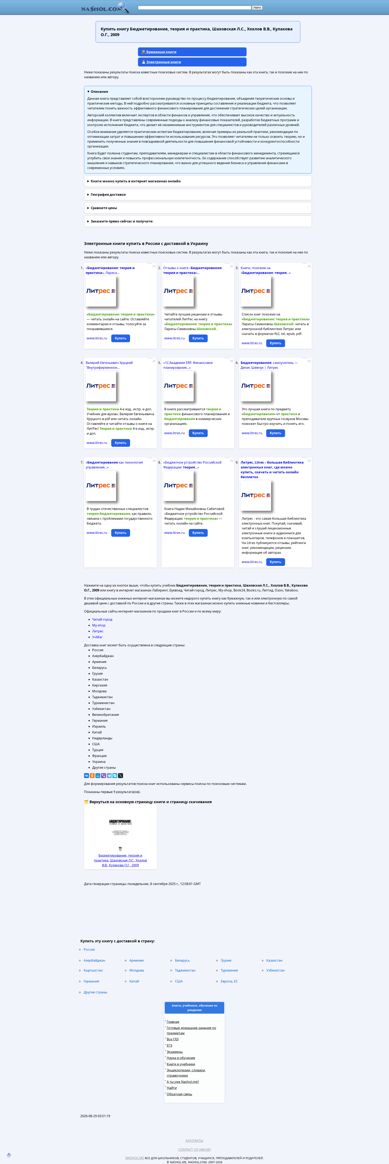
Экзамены (175, 1052)
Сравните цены (104, 208)
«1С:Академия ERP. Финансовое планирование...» (188, 365)
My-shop (99, 625)
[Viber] (103, 775)
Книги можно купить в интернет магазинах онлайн (136, 181)
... (154, 265)
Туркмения (229, 970)
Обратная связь (179, 1094)
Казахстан (274, 960)
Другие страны (95, 992)
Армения (136, 960)
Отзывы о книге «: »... (192, 270)
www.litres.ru (97, 338)
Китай (134, 981)
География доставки (108, 194)
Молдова (136, 970)
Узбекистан (275, 970)
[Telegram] (109, 775)
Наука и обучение (181, 1058)
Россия (89, 949)
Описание (99, 91)
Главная (173, 1022)
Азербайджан (94, 960)
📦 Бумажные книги (159, 52)
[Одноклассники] (92, 775)
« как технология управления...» (114, 464)
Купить (120, 338)
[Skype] (114, 775)
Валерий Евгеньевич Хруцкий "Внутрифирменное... (109, 365)
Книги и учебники (181, 1064)
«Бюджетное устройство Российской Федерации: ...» (192, 464)
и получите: (122, 221)
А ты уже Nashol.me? (183, 1082)
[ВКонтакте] (86, 775)
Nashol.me (134, 1158)
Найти (172, 1088)
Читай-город (102, 619)
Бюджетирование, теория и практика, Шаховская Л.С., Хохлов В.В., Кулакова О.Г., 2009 (120, 860)
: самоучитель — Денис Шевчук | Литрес (269, 365)
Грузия (226, 960)
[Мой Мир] (97, 775)
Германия (91, 981)
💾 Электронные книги (161, 62)
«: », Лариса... (110, 270)
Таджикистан (185, 970)
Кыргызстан (93, 970)
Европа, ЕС (229, 981)
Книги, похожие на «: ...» (266, 270)
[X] (120, 775)
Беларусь (182, 960)
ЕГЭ (169, 1045)
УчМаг (97, 637)
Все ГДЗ (172, 1039)
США (179, 981)
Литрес (98, 631)
